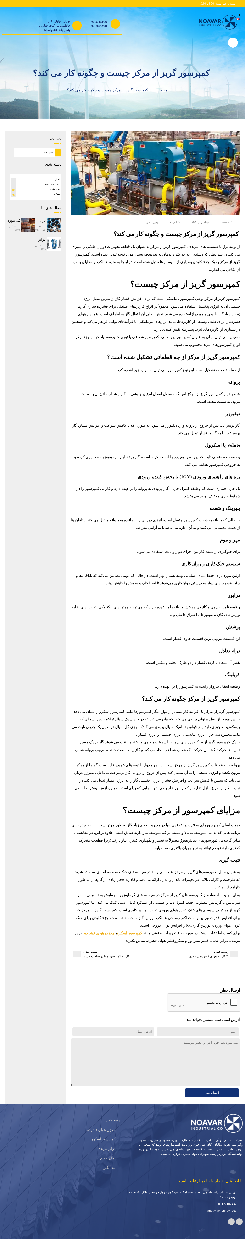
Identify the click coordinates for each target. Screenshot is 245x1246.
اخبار (58, 180)
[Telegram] (239, 1216)
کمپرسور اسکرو (132, 925)
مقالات (159, 90)
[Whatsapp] (231, 1216)
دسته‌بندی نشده (52, 185)
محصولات (55, 190)
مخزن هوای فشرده (104, 925)
